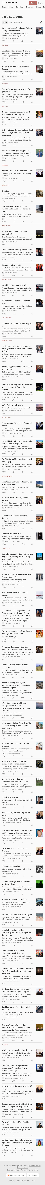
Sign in (40, 3)
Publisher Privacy (35, 1166)
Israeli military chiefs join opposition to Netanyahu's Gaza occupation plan (16, 685)
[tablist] (12, 22)
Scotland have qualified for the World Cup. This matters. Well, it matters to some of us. (17, 393)
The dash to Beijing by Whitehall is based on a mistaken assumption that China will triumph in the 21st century (16, 269)
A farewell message (9, 636)
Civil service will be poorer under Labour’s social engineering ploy (16, 990)
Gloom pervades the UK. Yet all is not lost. (17, 487)
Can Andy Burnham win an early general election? (16, 90)
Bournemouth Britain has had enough (15, 593)
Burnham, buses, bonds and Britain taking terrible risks (17, 29)
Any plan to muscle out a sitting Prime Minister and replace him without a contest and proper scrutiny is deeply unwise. (17, 73)
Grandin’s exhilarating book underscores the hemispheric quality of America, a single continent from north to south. (17, 732)
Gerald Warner (18, 789)
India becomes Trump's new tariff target (17, 1087)
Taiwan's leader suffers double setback (15, 1123)
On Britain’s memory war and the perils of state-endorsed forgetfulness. (17, 750)
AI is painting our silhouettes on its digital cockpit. (17, 801)
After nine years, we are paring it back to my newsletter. (16, 870)
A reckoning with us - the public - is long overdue (16, 174)
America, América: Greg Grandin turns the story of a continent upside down (16, 725)
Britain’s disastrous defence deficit (17, 171)
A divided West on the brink (14, 285)
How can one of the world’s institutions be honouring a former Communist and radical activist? (17, 939)
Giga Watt (14, 1152)
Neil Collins (14, 1017)
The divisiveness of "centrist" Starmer (15, 849)
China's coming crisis (11, 265)
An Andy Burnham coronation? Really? (15, 67)
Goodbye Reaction (10, 797)
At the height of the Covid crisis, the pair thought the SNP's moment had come (16, 118)
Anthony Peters (15, 822)
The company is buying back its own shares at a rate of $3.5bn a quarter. (17, 1013)
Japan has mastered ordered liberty (14, 517)
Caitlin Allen (14, 639)
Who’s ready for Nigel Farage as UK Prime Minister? (17, 575)
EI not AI (5, 191)
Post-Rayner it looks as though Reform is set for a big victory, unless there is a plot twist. (16, 537)
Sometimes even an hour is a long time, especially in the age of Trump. (16, 903)
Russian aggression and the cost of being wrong (17, 367)
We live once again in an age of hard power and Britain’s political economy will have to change (17, 253)
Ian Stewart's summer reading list (17, 915)
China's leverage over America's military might (16, 882)
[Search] (41, 22)
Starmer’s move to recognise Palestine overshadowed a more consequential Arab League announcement (16, 1027)
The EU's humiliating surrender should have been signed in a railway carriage (15, 1068)
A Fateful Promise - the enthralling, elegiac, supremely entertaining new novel (17, 556)
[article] (22, 34)
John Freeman (14, 735)
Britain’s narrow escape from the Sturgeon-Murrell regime (16, 113)
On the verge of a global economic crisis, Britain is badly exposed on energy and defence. (16, 215)
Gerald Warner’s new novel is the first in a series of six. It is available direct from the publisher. (17, 563)
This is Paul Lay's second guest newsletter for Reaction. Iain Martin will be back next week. (17, 504)
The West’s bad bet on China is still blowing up (17, 460)
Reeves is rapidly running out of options (16, 813)
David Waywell (15, 804)
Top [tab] (10, 22)
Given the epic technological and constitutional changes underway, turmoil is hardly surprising (17, 238)
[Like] (3, 659)
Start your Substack (17, 1175)
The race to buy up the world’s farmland (15, 666)
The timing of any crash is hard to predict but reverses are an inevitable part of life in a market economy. (17, 429)
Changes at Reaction (11, 866)
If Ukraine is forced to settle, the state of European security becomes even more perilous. (16, 373)
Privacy (17, 1170)
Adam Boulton (15, 858)
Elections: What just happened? (16, 150)
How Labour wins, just (11, 534)
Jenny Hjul (16, 999)
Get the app (33, 1175)
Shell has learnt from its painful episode (16, 1008)
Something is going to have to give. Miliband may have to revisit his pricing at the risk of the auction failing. (17, 1149)
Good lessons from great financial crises (17, 424)
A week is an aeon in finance (14, 899)
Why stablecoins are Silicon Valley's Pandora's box (14, 704)
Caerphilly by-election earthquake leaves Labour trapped (17, 442)
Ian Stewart (14, 922)
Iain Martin (14, 38)
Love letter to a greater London (16, 51)
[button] (3, 7)
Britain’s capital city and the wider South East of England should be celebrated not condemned (16, 55)
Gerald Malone (15, 657)
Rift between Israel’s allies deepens (17, 1050)
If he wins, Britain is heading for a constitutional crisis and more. (14, 581)
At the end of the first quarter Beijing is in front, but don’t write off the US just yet (17, 330)
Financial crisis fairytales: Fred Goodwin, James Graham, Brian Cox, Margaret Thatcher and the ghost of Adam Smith (16, 613)
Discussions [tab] (18, 22)
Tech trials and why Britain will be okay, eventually (17, 483)
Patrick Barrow (15, 753)
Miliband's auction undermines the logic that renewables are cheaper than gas (17, 1142)
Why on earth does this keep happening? (14, 232)
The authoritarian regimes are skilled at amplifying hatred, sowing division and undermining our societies (16, 139)
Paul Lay (16, 507)
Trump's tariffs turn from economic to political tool (13, 952)
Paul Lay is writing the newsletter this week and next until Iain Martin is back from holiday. (17, 522)
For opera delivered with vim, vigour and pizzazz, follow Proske (16, 648)
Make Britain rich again (12, 405)
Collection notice (32, 1170)
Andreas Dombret (17, 715)
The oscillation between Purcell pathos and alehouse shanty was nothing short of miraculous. (17, 977)
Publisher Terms (22, 1168)
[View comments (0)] (13, 41)
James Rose (14, 674)
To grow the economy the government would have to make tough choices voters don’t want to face (17, 447)
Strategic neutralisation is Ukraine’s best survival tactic (15, 780)
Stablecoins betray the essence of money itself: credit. (16, 709)
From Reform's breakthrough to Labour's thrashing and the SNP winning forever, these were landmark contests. (16, 154)
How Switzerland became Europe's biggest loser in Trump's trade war (17, 831)
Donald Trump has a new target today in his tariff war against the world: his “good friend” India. (17, 1092)
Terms (23, 1170)
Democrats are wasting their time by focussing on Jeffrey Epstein (17, 1105)
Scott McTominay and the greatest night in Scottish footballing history (17, 387)
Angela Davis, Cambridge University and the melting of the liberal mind (16, 932)
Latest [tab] (5, 22)
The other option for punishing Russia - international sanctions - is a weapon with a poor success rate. (17, 785)
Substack (12, 1181)
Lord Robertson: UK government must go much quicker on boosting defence (17, 348)
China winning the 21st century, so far (17, 324)
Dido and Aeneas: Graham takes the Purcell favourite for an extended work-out (17, 971)
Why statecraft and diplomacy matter (15, 498)
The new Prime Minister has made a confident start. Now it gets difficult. (15, 34)
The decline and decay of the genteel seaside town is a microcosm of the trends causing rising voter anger (17, 599)
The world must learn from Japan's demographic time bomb (17, 632)
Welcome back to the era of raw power (16, 302)
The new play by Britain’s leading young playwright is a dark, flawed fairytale (16, 619)
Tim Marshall (17, 1037)
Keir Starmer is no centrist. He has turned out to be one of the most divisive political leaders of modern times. (17, 855)
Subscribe (33, 3)
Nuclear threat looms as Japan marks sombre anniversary (15, 762)
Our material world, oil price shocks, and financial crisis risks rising (16, 209)
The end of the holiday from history (17, 249)
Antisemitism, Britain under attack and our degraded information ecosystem (17, 132)
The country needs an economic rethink (16, 408)
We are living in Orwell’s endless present (16, 744)
